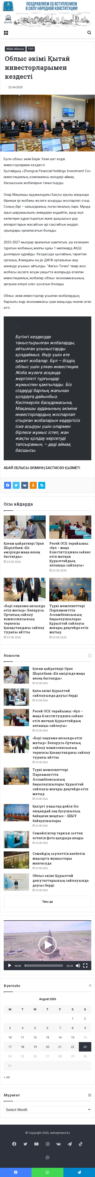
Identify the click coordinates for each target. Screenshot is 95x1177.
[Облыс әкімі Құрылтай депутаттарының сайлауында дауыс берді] (16, 882)
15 (72, 1037)
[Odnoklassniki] (33, 485)
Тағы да (47, 901)
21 (60, 1047)
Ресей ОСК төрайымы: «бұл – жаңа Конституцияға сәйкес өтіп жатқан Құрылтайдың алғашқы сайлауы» (70, 554)
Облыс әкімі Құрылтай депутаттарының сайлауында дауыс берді (61, 880)
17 (10, 1047)
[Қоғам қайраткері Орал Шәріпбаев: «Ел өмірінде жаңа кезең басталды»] (25, 527)
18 (22, 1047)
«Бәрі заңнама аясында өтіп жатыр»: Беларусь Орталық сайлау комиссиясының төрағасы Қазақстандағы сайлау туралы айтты (24, 619)
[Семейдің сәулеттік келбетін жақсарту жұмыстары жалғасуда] (16, 860)
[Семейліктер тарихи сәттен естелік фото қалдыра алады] (16, 839)
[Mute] (78, 965)
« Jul (7, 1077)
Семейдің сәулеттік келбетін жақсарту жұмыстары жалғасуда (59, 858)
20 (47, 1047)
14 (60, 1037)
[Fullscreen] (85, 965)
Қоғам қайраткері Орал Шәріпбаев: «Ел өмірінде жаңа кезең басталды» (24, 550)
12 (35, 1037)
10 (10, 1037)
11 (22, 1037)
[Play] (9, 965)
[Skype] (41, 485)
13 (47, 1037)
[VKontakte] (24, 485)
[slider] (44, 965)
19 (35, 1047)
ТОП (30, 49)
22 (72, 1047)
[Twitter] (16, 485)
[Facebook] (7, 485)
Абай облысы (15, 49)
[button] (47, 945)
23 (85, 1047)
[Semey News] (47, 19)
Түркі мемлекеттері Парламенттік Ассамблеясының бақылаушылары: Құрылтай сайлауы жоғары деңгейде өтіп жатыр (69, 619)
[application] (47, 945)
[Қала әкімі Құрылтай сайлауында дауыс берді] (16, 697)
